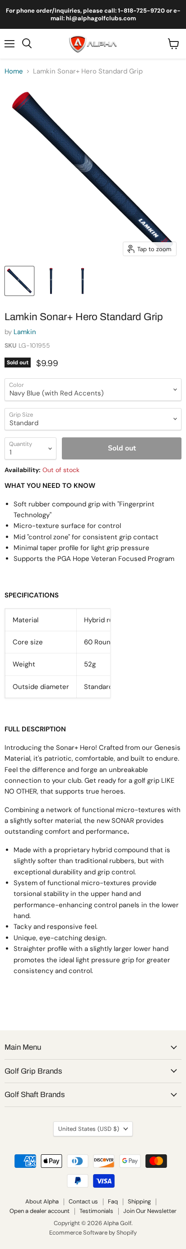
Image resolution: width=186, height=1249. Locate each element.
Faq (113, 1201)
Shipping (139, 1201)
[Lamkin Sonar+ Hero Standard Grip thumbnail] (19, 280)
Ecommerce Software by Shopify (93, 1232)
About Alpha (42, 1201)
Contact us (83, 1201)
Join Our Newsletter (150, 1211)
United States (88, 1129)
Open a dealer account (39, 1211)
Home (14, 71)
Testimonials (96, 1211)
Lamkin (25, 331)
